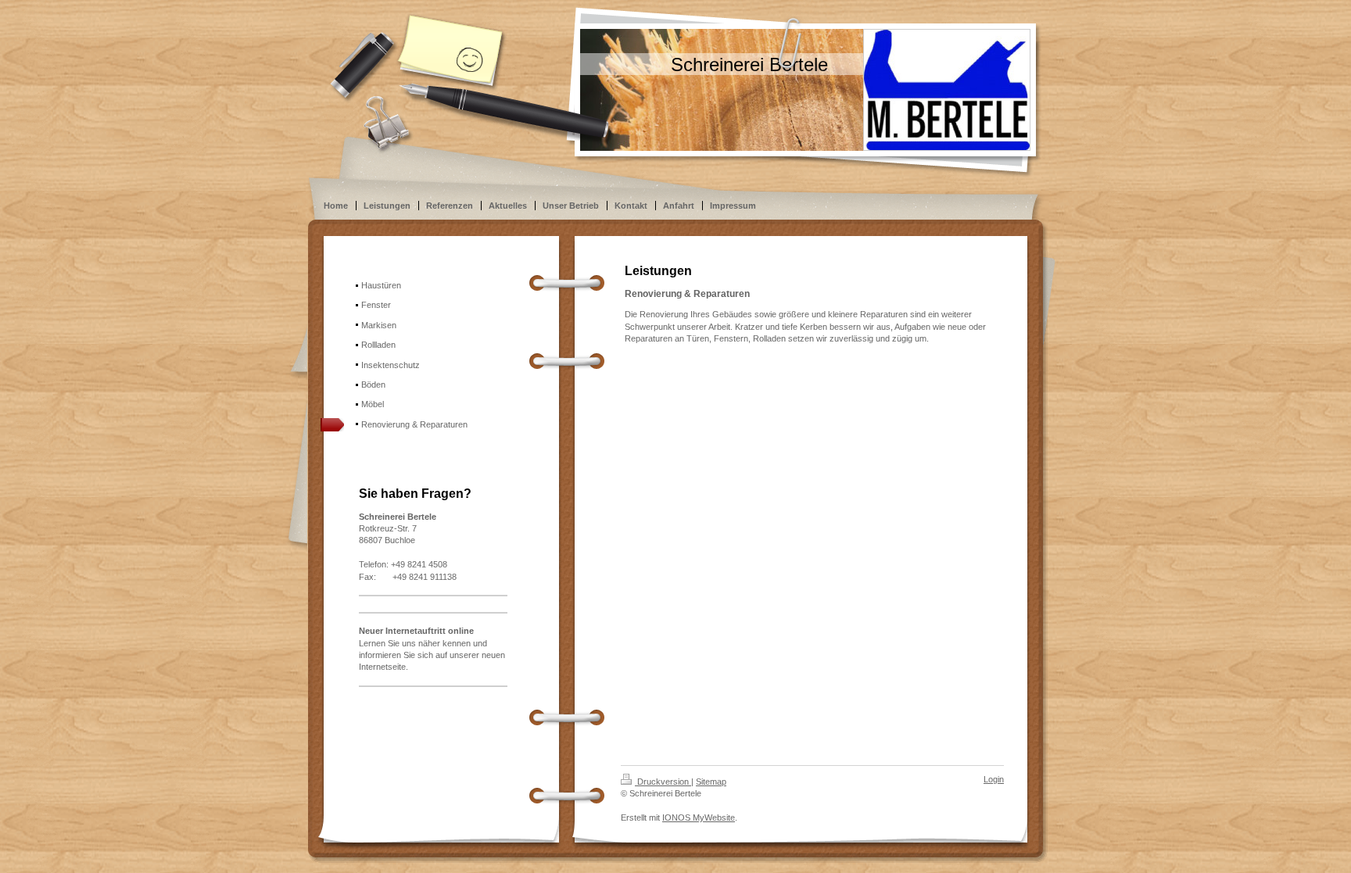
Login (994, 779)
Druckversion (663, 781)
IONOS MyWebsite (698, 817)
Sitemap (711, 781)
